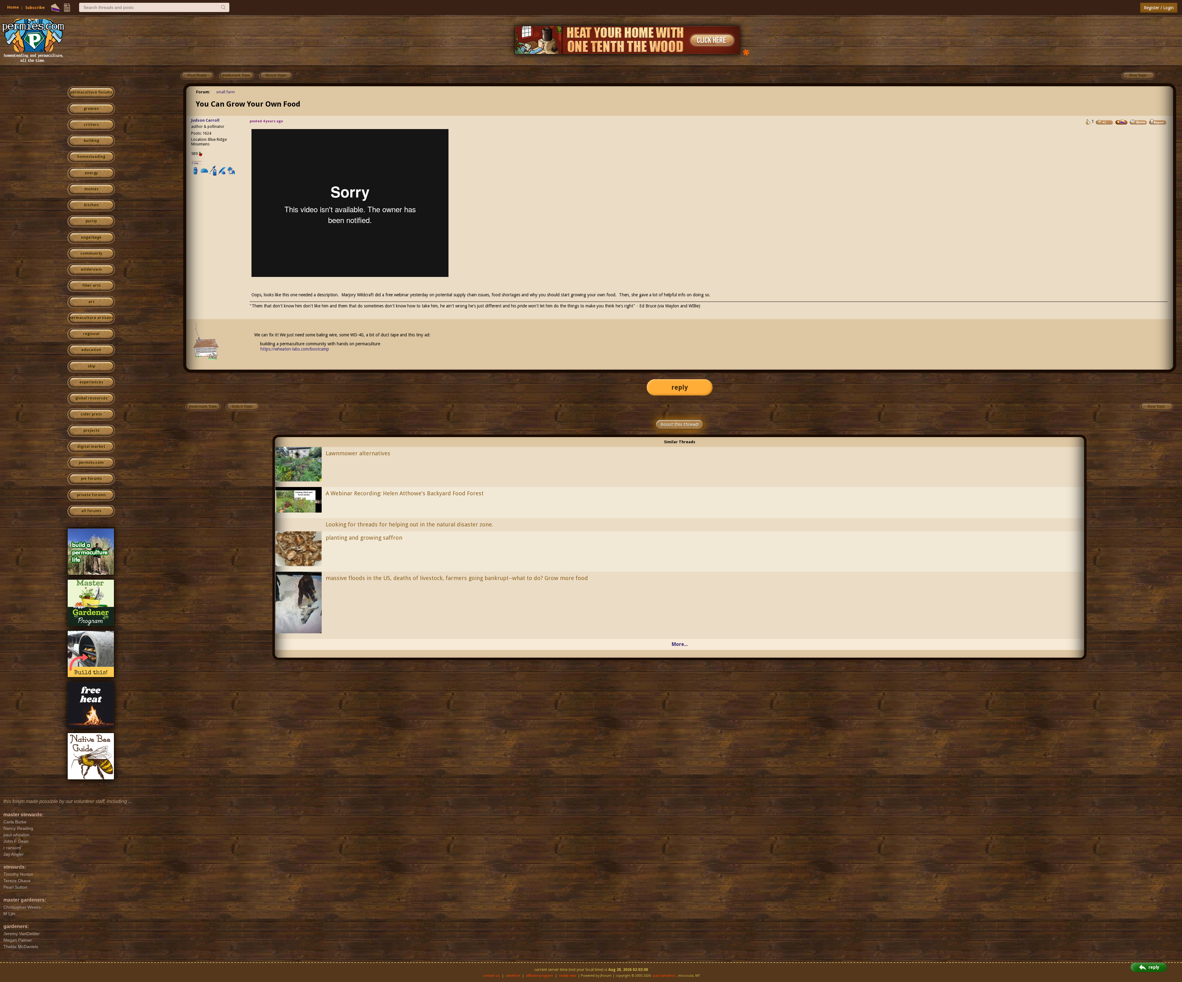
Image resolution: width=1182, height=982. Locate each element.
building (91, 141)
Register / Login (1159, 7)
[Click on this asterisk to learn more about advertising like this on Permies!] (746, 52)
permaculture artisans (91, 318)
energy (91, 173)
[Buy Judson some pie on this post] (1121, 122)
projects (91, 430)
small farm (225, 92)
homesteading (91, 157)
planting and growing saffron (364, 537)
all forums (91, 511)
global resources (91, 398)
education (91, 350)
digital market (91, 446)
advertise (512, 976)
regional (91, 334)
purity (91, 221)
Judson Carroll (205, 120)
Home (13, 7)
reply (679, 387)
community (91, 253)
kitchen (91, 205)
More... (680, 644)
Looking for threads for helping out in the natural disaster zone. (409, 524)
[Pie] (55, 7)
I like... (196, 163)
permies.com (91, 463)
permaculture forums (91, 92)
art (91, 302)
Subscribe (35, 7)
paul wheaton (664, 976)
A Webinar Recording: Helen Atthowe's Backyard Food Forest (405, 493)
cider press (91, 414)
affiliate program (539, 976)
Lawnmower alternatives (358, 453)
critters (91, 125)
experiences (91, 382)
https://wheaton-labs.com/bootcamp (294, 349)
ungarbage (91, 237)
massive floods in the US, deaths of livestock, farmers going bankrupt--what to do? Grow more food (457, 578)
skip (91, 366)
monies (91, 189)
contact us (491, 976)
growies (91, 109)
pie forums (91, 479)
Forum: (203, 92)
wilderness (91, 269)
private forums (91, 495)
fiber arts (91, 285)
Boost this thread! (680, 424)
